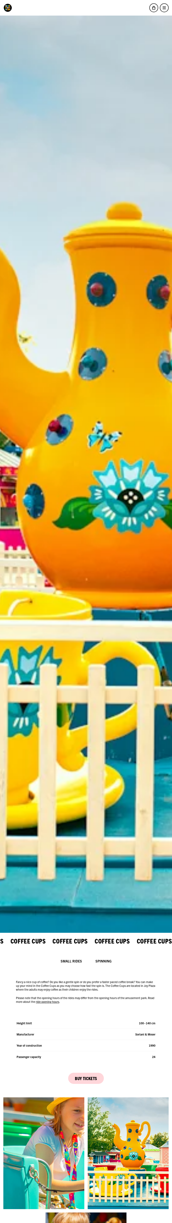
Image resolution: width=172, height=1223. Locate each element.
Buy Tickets (86, 1078)
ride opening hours (47, 1001)
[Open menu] (164, 7)
